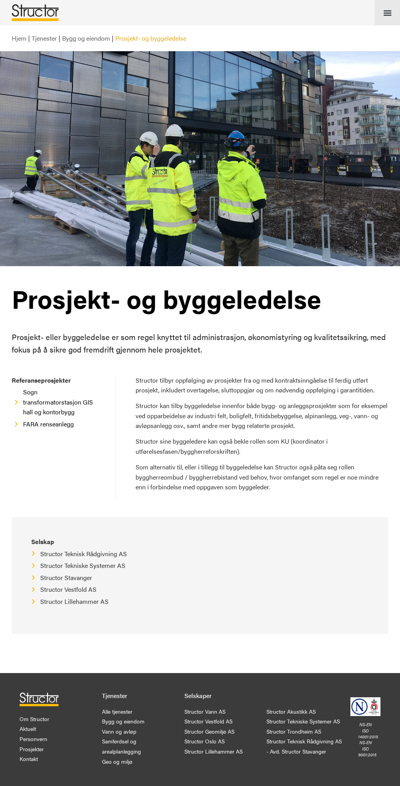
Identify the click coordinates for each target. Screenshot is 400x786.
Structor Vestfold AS (68, 589)
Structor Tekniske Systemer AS (82, 565)
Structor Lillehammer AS (74, 601)
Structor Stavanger (66, 577)
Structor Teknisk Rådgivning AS (83, 553)
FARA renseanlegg (48, 423)
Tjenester (44, 38)
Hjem (19, 38)
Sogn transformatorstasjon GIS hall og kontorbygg (58, 401)
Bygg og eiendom (86, 38)
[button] (387, 12)
